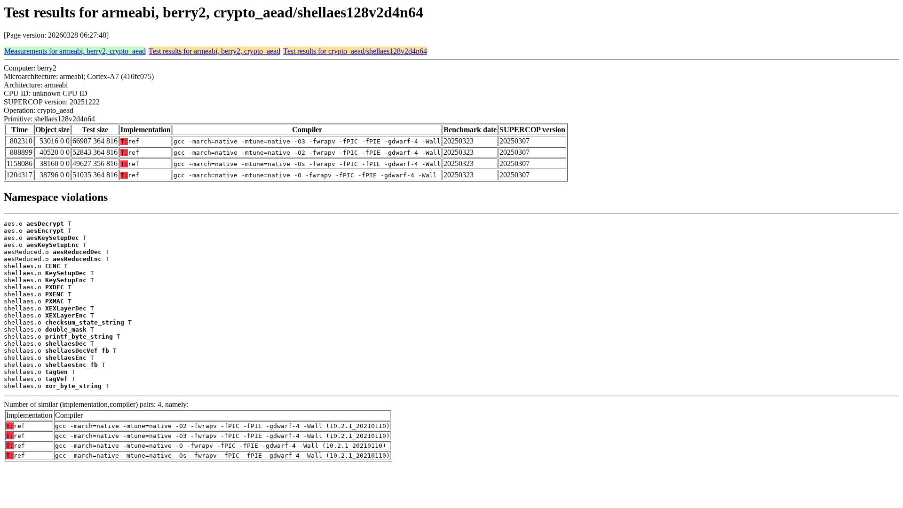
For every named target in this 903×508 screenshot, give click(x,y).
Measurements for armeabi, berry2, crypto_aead (75, 51)
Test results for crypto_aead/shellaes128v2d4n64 (355, 51)
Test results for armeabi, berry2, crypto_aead (214, 51)
